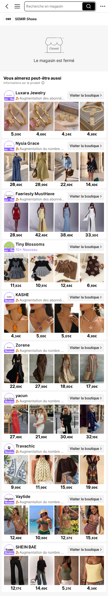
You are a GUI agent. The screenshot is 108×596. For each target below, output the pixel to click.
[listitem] (54, 113)
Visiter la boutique (84, 95)
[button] (7, 6)
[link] (8, 19)
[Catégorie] (17, 6)
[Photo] (9, 95)
